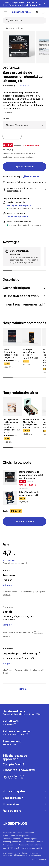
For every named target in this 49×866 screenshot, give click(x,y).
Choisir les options (24, 521)
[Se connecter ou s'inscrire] (37, 12)
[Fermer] (44, 4)
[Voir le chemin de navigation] (4, 28)
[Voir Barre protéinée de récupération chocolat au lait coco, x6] (10, 477)
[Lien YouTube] (16, 777)
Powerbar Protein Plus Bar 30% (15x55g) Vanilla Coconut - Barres (31, 423)
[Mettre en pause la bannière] (40, 4)
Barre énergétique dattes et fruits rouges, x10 (11, 353)
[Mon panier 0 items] (43, 12)
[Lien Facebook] (5, 777)
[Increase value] (18, 136)
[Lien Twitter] (10, 777)
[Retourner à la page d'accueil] (21, 12)
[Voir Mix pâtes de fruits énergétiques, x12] (10, 498)
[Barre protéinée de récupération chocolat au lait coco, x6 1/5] (19, 47)
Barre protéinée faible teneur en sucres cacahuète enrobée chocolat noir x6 (12, 425)
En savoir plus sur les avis (13, 563)
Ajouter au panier (24, 166)
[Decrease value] (6, 136)
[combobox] (24, 125)
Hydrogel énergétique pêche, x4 (29, 352)
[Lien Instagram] (22, 777)
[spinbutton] (12, 136)
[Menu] (6, 12)
